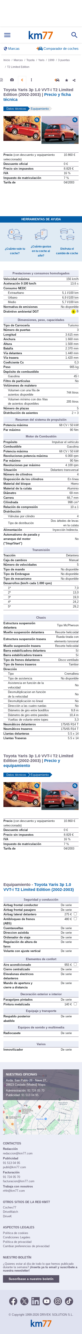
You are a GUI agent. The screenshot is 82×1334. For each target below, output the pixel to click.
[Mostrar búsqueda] (74, 35)
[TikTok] (69, 1300)
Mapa (41, 1084)
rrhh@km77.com (14, 1190)
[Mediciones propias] (31, 80)
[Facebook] (13, 1300)
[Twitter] (24, 1300)
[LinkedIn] (35, 1300)
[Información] (1, 80)
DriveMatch (10, 1211)
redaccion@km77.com (18, 1153)
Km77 (41, 35)
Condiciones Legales (16, 1237)
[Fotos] (12, 80)
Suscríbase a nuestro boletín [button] (31, 1279)
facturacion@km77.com (18, 1181)
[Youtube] (47, 1300)
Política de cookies (15, 1233)
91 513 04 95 (29, 1095)
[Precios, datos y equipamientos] (22, 80)
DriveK (7, 1216)
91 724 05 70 (35, 1090)
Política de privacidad (17, 1242)
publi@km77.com (14, 1167)
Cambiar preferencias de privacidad (26, 1246)
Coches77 (9, 1207)
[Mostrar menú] (7, 35)
